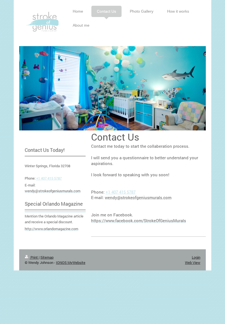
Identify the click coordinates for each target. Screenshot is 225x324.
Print (34, 257)
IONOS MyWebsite (70, 262)
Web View (192, 262)
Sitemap (47, 257)
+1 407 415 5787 (121, 192)
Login (196, 257)
